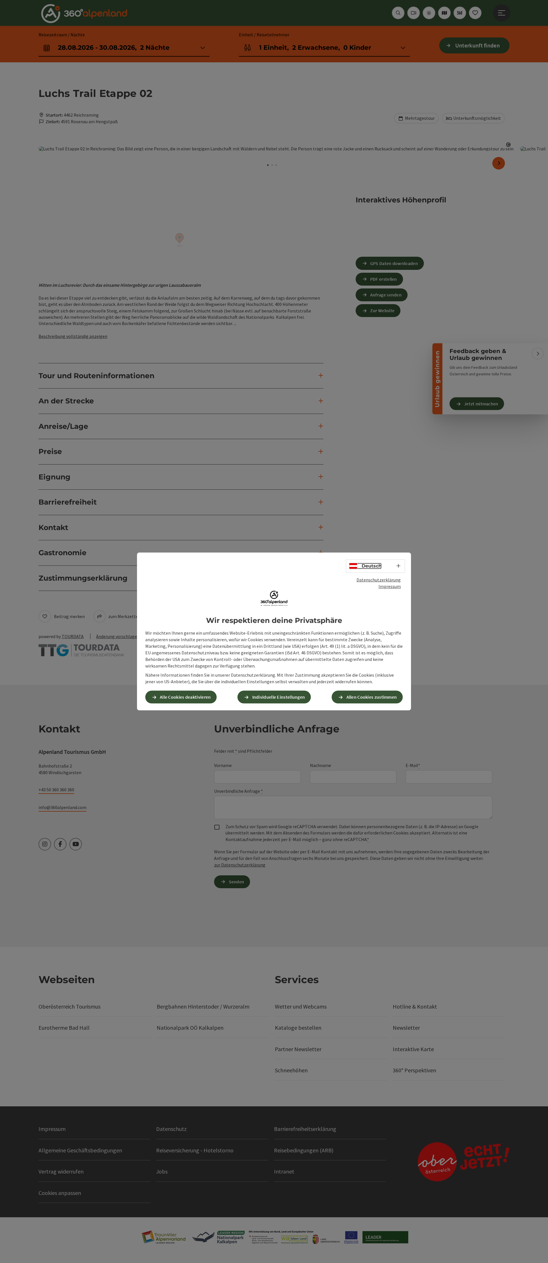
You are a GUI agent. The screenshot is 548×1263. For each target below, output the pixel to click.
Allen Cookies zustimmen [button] (371, 697)
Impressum (389, 586)
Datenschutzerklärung (378, 580)
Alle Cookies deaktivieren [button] (185, 697)
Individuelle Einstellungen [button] (278, 697)
